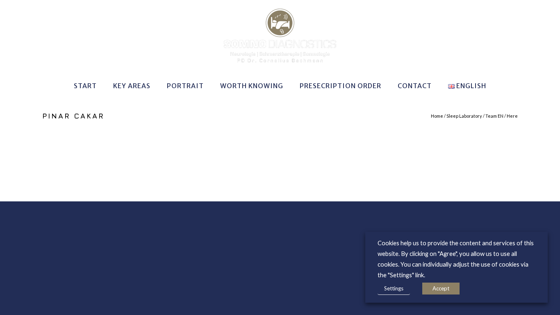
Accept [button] (441, 288)
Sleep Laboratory (464, 116)
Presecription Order (340, 86)
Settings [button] (393, 288)
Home (437, 116)
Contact (415, 86)
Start (85, 86)
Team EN (494, 116)
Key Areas (131, 86)
